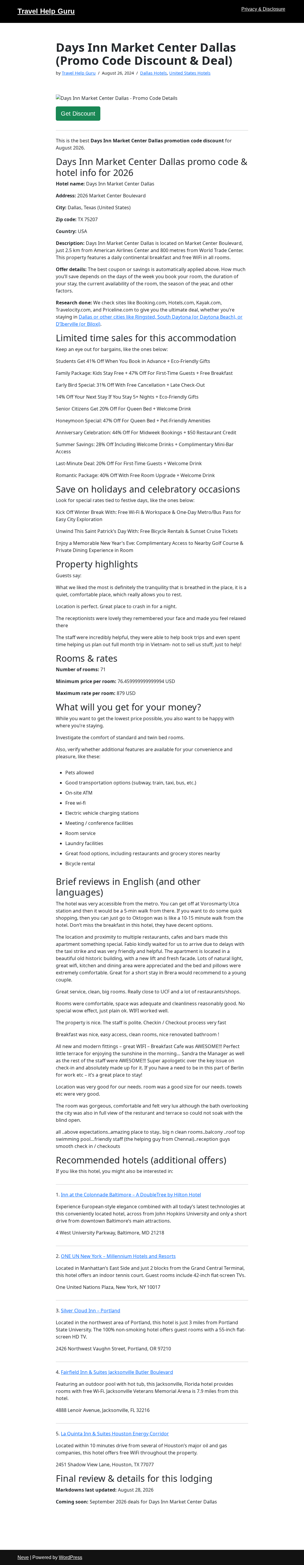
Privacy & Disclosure (263, 9)
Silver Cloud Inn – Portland (90, 1310)
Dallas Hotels (153, 73)
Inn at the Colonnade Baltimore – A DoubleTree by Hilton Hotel (131, 1194)
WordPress (70, 1557)
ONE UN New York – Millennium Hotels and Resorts (118, 1256)
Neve (23, 1557)
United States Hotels (189, 73)
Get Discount (78, 113)
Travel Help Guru (79, 73)
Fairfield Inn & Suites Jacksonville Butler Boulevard (117, 1372)
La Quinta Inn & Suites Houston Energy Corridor (115, 1433)
